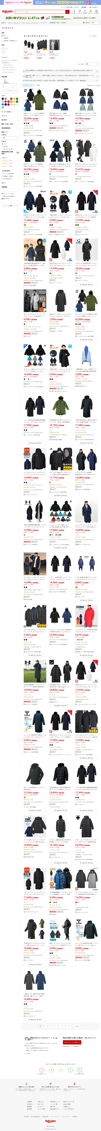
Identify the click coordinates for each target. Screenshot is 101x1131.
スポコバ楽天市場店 (30, 807)
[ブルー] (3, 104)
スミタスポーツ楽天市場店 (58, 592)
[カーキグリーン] (17, 99)
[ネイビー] (5, 104)
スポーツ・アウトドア (14, 22)
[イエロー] (14, 101)
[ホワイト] (8, 99)
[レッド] (8, 101)
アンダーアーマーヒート (31, 494)
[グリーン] (17, 101)
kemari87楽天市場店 (56, 439)
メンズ (3, 50)
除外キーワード (6, 198)
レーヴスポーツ (29, 960)
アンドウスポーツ (30, 1016)
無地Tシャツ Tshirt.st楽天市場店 (85, 652)
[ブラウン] (11, 99)
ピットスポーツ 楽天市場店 (32, 435)
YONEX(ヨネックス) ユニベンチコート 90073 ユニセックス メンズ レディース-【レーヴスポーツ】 (35, 945)
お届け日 (4, 141)
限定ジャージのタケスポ (83, 544)
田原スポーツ (54, 702)
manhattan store (29, 857)
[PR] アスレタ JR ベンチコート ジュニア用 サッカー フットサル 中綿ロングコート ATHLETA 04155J (35, 217)
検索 (11, 90)
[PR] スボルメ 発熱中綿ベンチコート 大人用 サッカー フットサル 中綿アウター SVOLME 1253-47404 (60, 166)
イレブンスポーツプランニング (59, 130)
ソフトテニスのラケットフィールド (86, 704)
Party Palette (28, 599)
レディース (4, 48)
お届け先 (4, 134)
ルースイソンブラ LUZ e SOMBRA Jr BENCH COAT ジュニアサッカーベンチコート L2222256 (60, 632)
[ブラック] (3, 99)
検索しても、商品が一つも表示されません (37, 1050)
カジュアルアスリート (57, 857)
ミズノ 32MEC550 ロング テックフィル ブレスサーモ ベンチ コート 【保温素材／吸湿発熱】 (60, 579)
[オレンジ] (11, 101)
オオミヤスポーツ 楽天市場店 (59, 644)
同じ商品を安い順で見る (86, 284)
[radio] (2, 35)
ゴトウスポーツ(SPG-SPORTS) (85, 439)
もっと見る (27, 1053)
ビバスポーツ (80, 804)
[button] (94, 7)
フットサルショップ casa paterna (34, 386)
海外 (7, 132)
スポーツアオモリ (56, 807)
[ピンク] (3, 101)
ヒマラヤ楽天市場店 (30, 285)
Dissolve (53, 914)
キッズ (3, 53)
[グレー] (5, 99)
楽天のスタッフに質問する (72, 1042)
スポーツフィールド (82, 234)
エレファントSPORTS (31, 544)
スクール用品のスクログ (57, 234)
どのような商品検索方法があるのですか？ (37, 1048)
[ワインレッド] (5, 101)
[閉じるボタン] (97, 71)
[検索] (68, 12)
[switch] (17, 152)
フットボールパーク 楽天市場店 (33, 135)
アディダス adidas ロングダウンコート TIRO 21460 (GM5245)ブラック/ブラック (60, 474)
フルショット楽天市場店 (31, 752)
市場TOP (3, 22)
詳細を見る (83, 80)
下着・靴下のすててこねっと (59, 391)
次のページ (78, 1026)
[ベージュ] (14, 99)
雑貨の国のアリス (82, 386)
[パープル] (8, 104)
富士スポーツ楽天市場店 (83, 489)
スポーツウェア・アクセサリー (30, 22)
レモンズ (27, 336)
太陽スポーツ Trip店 (56, 331)
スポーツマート (81, 597)
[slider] (1, 83)
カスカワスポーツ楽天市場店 (59, 492)
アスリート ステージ (82, 280)
